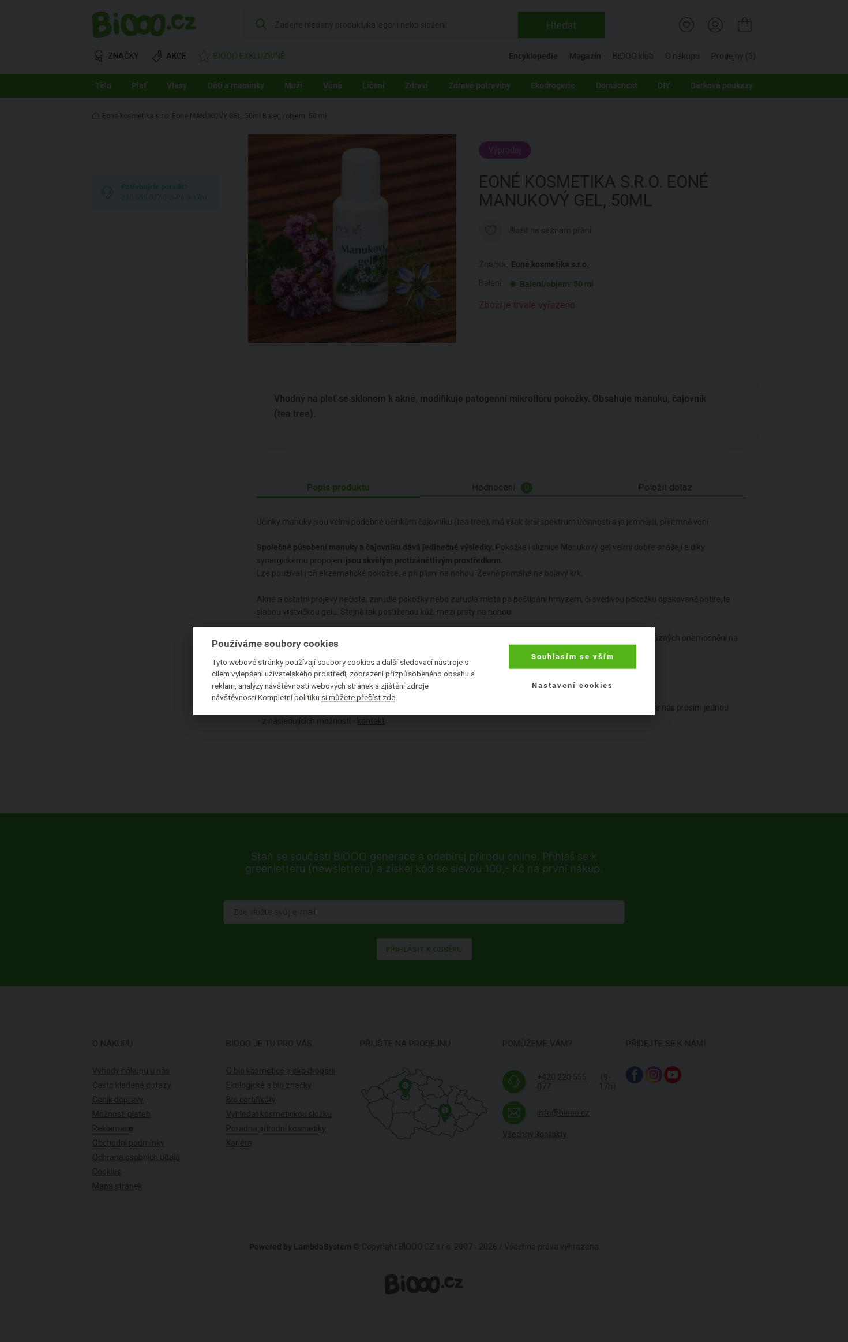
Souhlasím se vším (572, 656)
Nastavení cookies (572, 685)
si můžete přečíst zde (358, 697)
